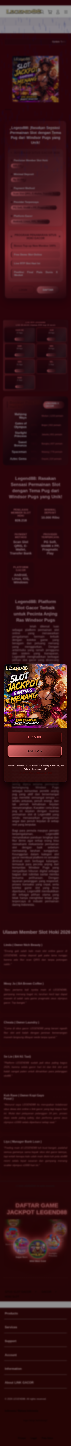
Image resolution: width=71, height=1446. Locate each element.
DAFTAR (35, 751)
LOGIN (34, 737)
